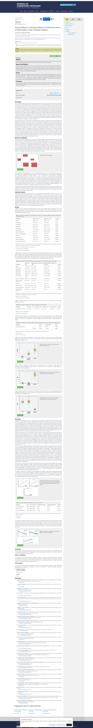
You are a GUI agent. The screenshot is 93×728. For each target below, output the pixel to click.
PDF (53, 19)
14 (53, 148)
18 (50, 430)
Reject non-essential (61, 724)
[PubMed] (24, 591)
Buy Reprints (47, 18)
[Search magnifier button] (75, 5)
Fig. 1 (26, 145)
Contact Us (70, 11)
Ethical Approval (71, 34)
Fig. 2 (17, 337)
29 (41, 466)
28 (40, 466)
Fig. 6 (20, 525)
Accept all (69, 724)
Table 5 (32, 472)
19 (51, 430)
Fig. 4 (17, 391)
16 (27, 425)
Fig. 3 (17, 365)
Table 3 (17, 300)
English (17, 19)
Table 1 (17, 208)
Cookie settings (52, 724)
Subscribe (58, 11)
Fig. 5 (36, 476)
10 (38, 125)
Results (67, 27)
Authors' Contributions (72, 32)
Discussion (67, 29)
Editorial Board (31, 11)
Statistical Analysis (69, 25)
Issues (37, 11)
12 (46, 129)
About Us (25, 11)
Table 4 (17, 316)
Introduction (68, 22)
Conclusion (67, 31)
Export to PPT (20, 169)
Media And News (64, 11)
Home (21, 11)
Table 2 (17, 253)
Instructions (51, 11)
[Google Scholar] (21, 582)
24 (53, 453)
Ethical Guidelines (44, 11)
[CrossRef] (20, 591)
